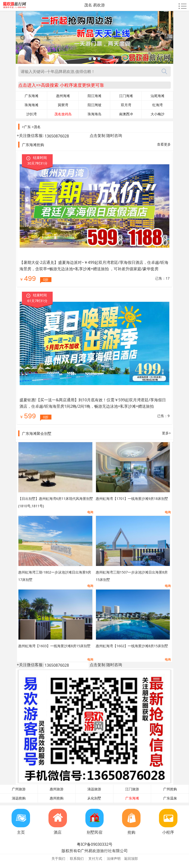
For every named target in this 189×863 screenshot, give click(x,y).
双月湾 (126, 105)
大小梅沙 (157, 114)
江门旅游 (132, 789)
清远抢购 (19, 798)
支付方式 (95, 858)
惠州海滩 (63, 96)
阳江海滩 (94, 96)
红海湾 (157, 105)
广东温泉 (170, 798)
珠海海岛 (94, 114)
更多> (166, 433)
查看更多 (164, 144)
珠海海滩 (31, 105)
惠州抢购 (56, 798)
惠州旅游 (56, 789)
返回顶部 (131, 858)
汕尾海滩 (157, 96)
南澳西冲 (126, 114)
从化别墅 (94, 798)
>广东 (26, 126)
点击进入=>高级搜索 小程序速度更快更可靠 (61, 85)
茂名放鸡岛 (63, 114)
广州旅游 (19, 789)
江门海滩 (126, 96)
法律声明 (114, 858)
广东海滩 (31, 96)
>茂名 (36, 126)
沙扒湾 (31, 114)
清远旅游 (94, 789)
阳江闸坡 (94, 105)
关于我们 (58, 858)
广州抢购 (170, 789)
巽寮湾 (63, 105)
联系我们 (77, 858)
